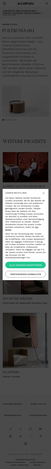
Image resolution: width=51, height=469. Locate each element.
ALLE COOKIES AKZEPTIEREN (25, 265)
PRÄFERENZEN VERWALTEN (25, 274)
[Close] (43, 193)
